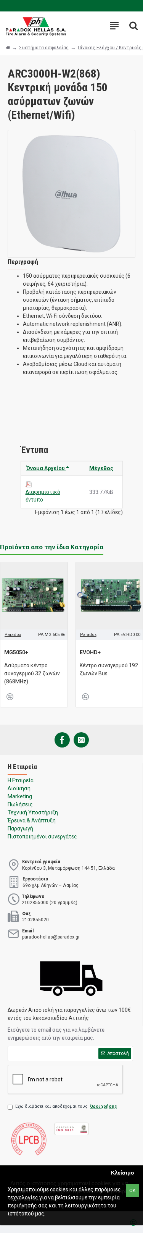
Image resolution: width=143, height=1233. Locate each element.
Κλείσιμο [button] (122, 1173)
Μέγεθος (101, 468)
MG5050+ (16, 652)
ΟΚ (132, 1190)
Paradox (13, 634)
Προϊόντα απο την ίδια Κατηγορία (51, 547)
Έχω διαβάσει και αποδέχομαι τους (66, 1106)
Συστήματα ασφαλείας (44, 47)
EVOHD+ (90, 652)
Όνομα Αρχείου (46, 468)
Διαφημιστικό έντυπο (43, 496)
